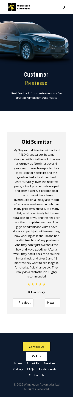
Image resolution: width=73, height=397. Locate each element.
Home (18, 363)
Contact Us (36, 375)
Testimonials (47, 369)
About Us (33, 363)
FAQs (30, 369)
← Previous (23, 302)
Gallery (18, 369)
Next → (52, 302)
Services (49, 363)
